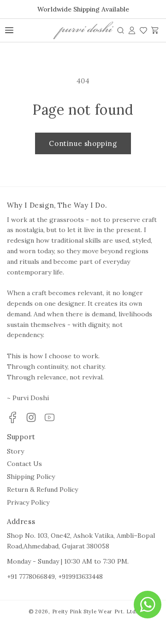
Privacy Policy (28, 502)
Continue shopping (83, 143)
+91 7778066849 (31, 576)
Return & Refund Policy (42, 489)
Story (15, 451)
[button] (121, 30)
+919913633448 (80, 576)
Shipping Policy (31, 476)
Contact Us (24, 464)
